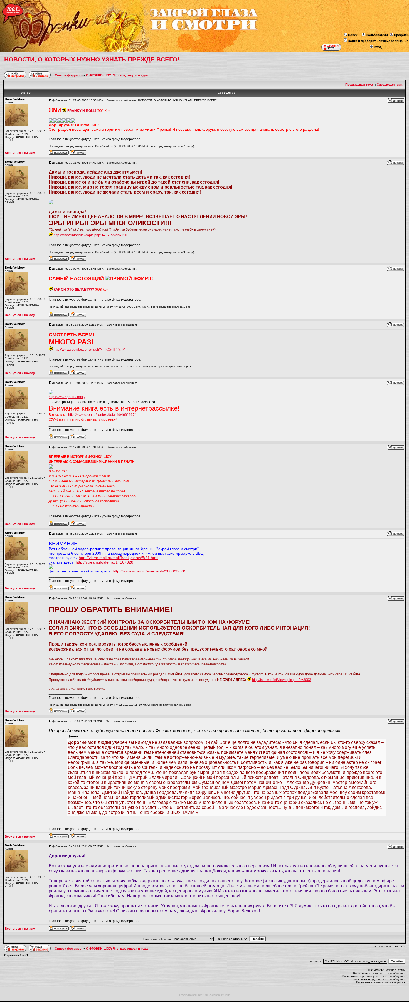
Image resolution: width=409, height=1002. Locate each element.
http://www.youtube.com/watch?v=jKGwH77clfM (89, 349)
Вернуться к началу (20, 152)
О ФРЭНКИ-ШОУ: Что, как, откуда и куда (117, 75)
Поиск (353, 35)
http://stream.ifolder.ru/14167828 (104, 562)
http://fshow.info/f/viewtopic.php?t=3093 (281, 680)
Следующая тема (389, 84)
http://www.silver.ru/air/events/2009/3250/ (149, 571)
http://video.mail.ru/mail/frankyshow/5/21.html (118, 558)
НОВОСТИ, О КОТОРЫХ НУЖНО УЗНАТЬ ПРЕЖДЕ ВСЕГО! (91, 59)
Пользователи (377, 35)
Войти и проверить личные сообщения (378, 41)
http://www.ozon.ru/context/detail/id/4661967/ (101, 415)
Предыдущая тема (359, 84)
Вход (378, 47)
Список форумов (68, 75)
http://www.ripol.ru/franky (67, 397)
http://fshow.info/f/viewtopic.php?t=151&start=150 (90, 235)
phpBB (196, 994)
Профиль (401, 35)
